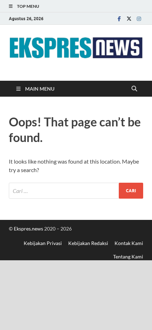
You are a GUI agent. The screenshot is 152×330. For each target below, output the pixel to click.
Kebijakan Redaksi (88, 243)
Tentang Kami (128, 257)
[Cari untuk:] (76, 191)
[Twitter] (129, 18)
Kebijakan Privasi (43, 243)
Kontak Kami (129, 243)
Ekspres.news (29, 229)
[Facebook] (119, 18)
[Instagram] (139, 18)
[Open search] (134, 89)
